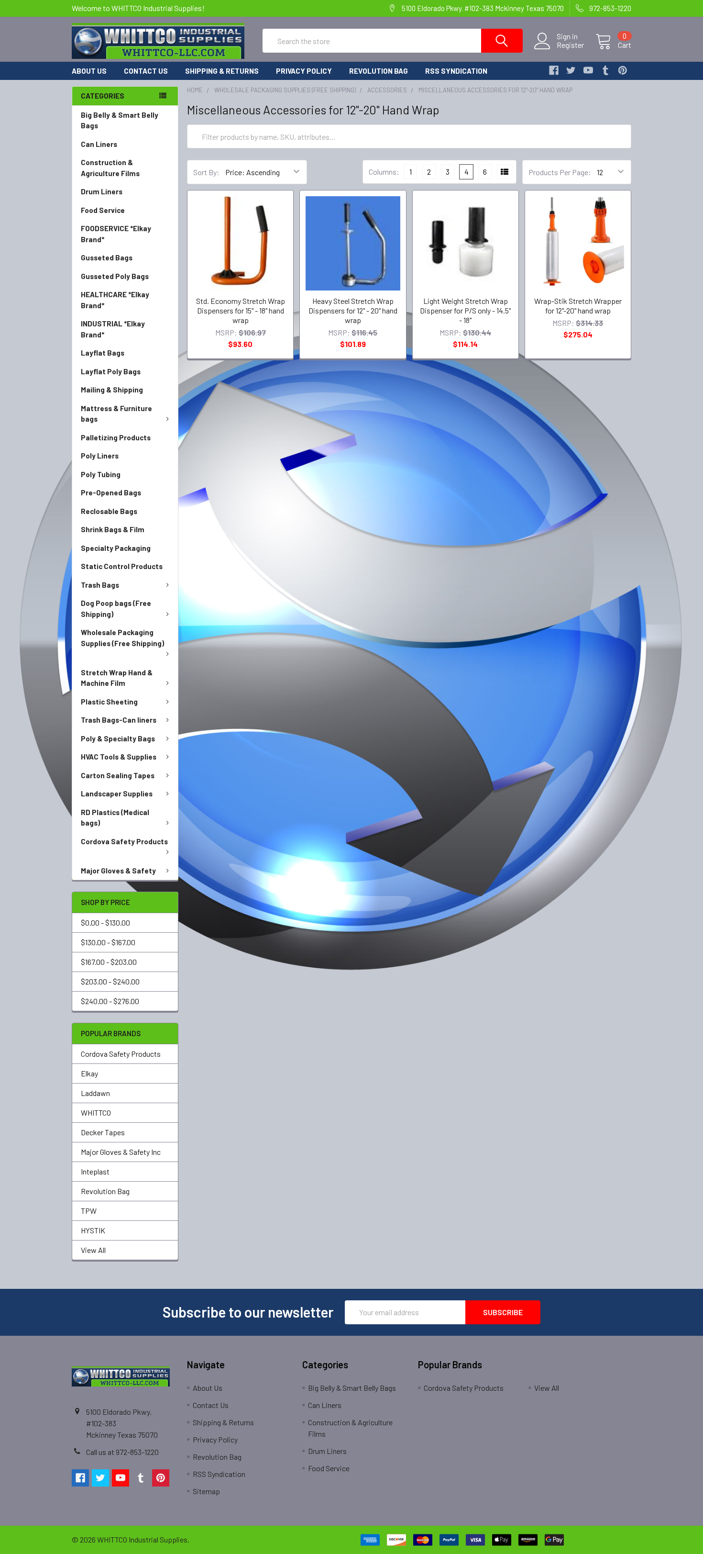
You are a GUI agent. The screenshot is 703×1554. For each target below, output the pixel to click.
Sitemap (206, 1491)
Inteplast (95, 1171)
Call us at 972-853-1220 (122, 1451)
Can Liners (99, 144)
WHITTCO (96, 1112)
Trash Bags (100, 585)
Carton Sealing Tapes (117, 775)
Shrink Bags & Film (112, 529)
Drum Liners (101, 191)
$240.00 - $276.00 (110, 1001)
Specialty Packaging (116, 548)
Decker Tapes (103, 1132)
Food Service (103, 210)
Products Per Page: (559, 172)
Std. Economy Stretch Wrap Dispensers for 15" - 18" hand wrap (240, 310)
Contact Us (146, 71)
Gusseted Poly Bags (115, 276)
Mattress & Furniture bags (116, 414)
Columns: (384, 171)
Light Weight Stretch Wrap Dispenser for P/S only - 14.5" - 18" (465, 310)
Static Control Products (122, 566)
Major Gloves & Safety (118, 870)
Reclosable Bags (109, 511)
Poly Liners (100, 455)
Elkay (89, 1073)
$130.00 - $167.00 (108, 942)
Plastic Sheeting (109, 701)
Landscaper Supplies (117, 793)
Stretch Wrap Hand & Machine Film (117, 678)
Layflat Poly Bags (111, 371)
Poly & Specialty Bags (118, 738)
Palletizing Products (116, 437)
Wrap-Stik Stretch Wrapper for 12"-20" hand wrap (578, 305)
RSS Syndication (456, 71)
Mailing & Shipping (112, 389)
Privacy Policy (304, 71)
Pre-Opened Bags (111, 492)
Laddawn (95, 1092)
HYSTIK (93, 1230)
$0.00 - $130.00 (105, 922)
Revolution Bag (378, 71)
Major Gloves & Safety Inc (121, 1151)
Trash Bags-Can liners (118, 720)
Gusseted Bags (106, 257)
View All (93, 1249)
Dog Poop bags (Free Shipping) (116, 608)
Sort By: (206, 172)
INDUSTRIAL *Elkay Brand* (113, 329)
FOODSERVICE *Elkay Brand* (116, 234)
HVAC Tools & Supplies (118, 756)
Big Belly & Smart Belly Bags (119, 120)
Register (570, 45)
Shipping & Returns (222, 71)
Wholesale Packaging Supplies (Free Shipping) (122, 638)
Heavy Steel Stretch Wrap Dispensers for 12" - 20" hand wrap (352, 310)
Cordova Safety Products (124, 841)
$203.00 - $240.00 (110, 981)
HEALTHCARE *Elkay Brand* (115, 300)
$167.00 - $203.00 (109, 961)
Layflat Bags (102, 352)
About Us (89, 71)
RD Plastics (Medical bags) (115, 817)
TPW (89, 1210)
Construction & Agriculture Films (110, 168)
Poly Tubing (101, 474)
